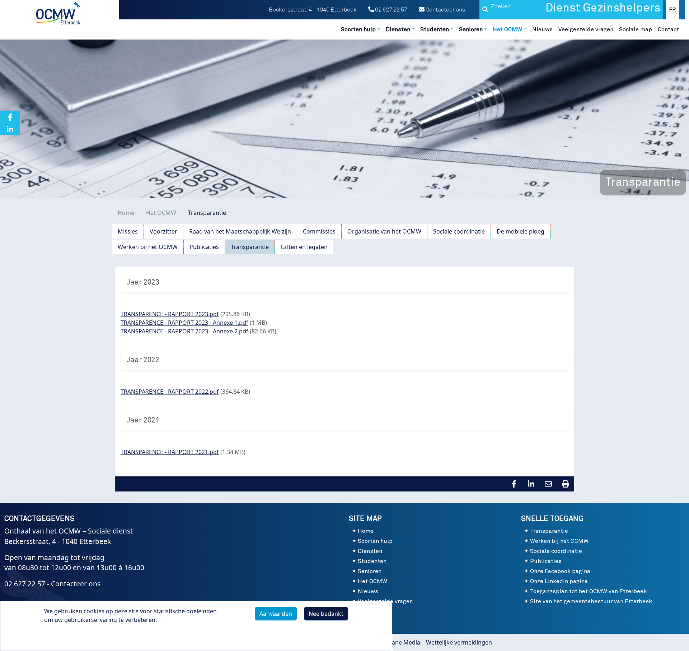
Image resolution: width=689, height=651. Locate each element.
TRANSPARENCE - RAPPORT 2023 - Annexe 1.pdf (184, 323)
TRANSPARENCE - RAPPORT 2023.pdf (170, 314)
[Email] (548, 483)
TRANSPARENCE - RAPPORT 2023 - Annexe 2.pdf (184, 331)
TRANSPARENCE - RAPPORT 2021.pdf (170, 452)
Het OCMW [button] (507, 29)
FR (672, 9)
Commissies (319, 231)
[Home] (59, 13)
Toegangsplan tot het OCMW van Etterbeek (588, 591)
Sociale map (635, 29)
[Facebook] (10, 117)
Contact (668, 29)
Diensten (370, 551)
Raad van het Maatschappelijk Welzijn (240, 231)
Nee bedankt (326, 614)
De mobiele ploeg (520, 231)
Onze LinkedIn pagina (559, 581)
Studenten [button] (434, 29)
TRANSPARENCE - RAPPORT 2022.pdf (170, 392)
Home (126, 213)
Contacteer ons (445, 9)
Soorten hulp (375, 541)
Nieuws (542, 29)
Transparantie (250, 247)
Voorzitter (163, 231)
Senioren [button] (471, 29)
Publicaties (204, 247)
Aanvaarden (275, 614)
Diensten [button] (398, 29)
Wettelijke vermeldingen (459, 642)
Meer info (64, 636)
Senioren (369, 571)
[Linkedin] (10, 129)
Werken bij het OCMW (148, 247)
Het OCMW (161, 213)
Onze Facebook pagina (560, 571)
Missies (128, 231)
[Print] (565, 483)
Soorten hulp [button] (358, 29)
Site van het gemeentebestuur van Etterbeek (591, 601)
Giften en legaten (304, 247)
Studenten (372, 561)
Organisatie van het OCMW (384, 231)
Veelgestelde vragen (585, 29)
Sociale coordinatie (459, 231)
